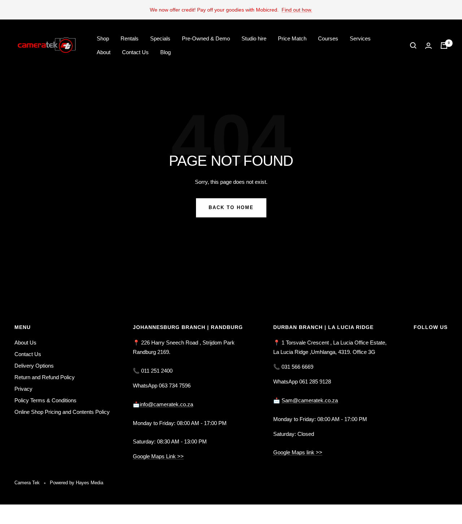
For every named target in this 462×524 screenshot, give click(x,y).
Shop (103, 38)
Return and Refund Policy (44, 377)
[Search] (413, 45)
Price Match (292, 38)
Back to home (231, 207)
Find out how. (297, 10)
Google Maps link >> (297, 452)
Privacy (23, 389)
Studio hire (253, 38)
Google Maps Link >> (158, 456)
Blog (165, 52)
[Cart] (444, 45)
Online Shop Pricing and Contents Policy (62, 412)
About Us (25, 342)
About (103, 52)
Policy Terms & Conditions (45, 400)
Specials (160, 38)
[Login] (428, 46)
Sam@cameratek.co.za (310, 400)
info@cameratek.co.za (166, 404)
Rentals (130, 38)
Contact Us (135, 52)
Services (360, 38)
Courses (328, 38)
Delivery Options (34, 366)
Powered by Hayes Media (76, 482)
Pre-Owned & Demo (206, 38)
